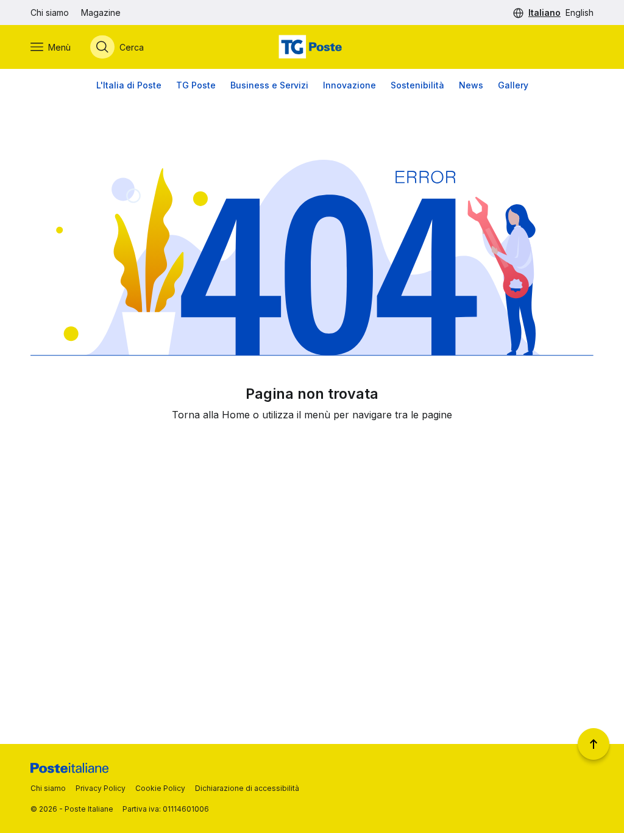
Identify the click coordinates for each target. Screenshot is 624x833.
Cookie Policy (160, 788)
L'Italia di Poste (128, 85)
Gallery (513, 85)
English (580, 12)
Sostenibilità (417, 85)
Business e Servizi (269, 85)
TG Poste (196, 85)
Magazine (101, 12)
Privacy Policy (101, 788)
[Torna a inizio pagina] (593, 744)
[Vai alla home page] (312, 47)
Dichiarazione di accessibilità (247, 788)
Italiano (544, 12)
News (471, 85)
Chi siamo (49, 12)
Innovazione (349, 85)
